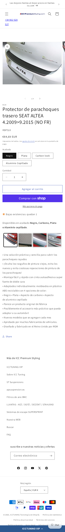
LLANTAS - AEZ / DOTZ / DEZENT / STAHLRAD (30, 404)
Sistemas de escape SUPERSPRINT (25, 411)
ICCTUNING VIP (15, 367)
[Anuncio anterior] (6, 4)
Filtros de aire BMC (17, 397)
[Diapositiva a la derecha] (40, 98)
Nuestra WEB (13, 419)
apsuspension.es (16, 389)
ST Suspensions (15, 382)
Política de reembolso (52, 515)
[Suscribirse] (50, 456)
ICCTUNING (15, 515)
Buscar (10, 427)
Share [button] (9, 336)
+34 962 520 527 (11, 22)
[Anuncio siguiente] (58, 4)
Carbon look (43, 155)
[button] (32, 528)
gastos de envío (28, 141)
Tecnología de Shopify (30, 515)
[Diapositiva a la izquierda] (25, 98)
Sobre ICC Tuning (16, 374)
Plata (24, 155)
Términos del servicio (45, 520)
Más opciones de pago (32, 206)
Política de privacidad (23, 520)
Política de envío (15, 525)
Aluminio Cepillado (17, 163)
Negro (9, 155)
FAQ (9, 434)
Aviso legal (30, 525)
